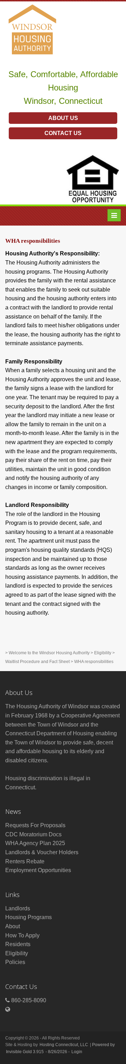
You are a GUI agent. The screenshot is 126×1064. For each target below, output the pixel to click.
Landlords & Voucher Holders (41, 852)
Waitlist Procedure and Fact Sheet (37, 661)
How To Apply (22, 935)
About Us (63, 118)
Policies (15, 962)
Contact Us (63, 133)
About (12, 926)
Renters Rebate (24, 861)
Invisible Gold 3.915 (25, 1051)
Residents (17, 944)
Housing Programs (28, 917)
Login (76, 1051)
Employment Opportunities (38, 870)
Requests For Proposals (35, 825)
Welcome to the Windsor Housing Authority (49, 652)
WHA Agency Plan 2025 (35, 843)
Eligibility (102, 652)
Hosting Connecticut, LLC (64, 1044)
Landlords (17, 908)
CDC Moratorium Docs (33, 834)
